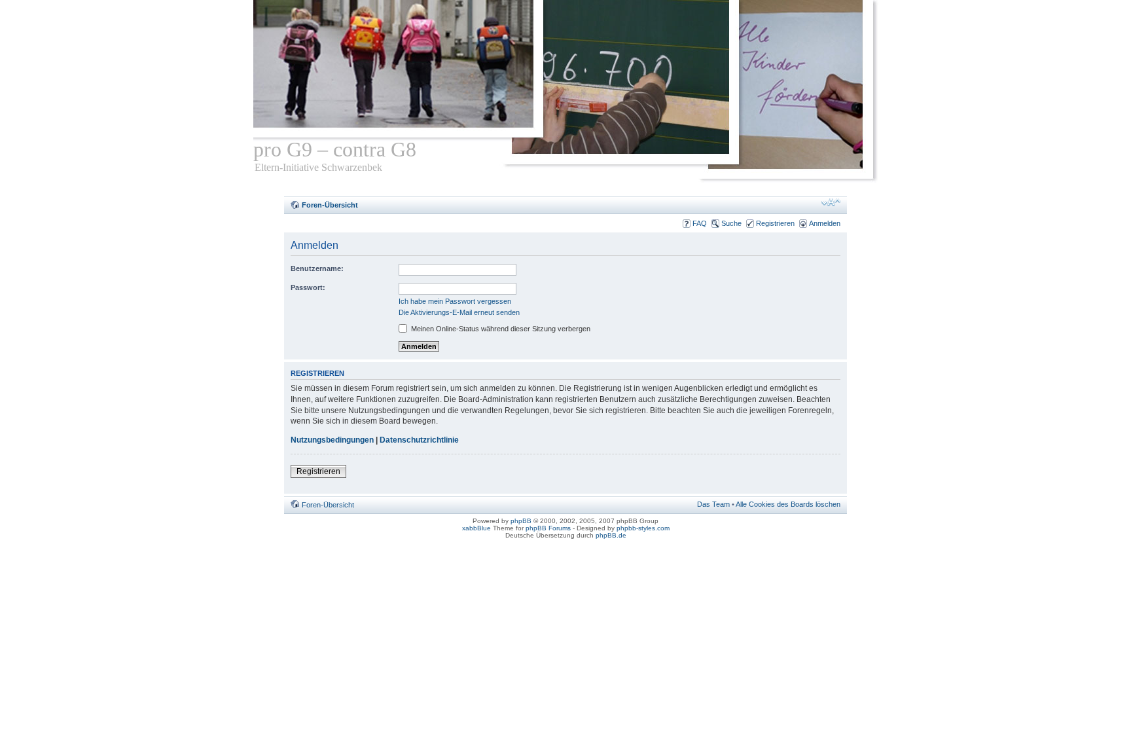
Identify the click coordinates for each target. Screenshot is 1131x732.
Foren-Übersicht (330, 205)
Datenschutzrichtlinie (419, 440)
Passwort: (308, 287)
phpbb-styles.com (643, 528)
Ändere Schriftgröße (830, 202)
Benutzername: (317, 268)
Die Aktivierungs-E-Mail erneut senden (459, 312)
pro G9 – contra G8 (334, 149)
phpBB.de (611, 535)
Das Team (713, 504)
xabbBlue (476, 528)
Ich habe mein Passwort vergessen (455, 301)
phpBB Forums (548, 528)
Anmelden (824, 223)
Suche (731, 223)
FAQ (699, 223)
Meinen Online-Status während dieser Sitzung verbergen (499, 329)
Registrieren (775, 223)
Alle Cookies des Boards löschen (788, 504)
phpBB (521, 520)
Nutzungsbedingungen (332, 440)
